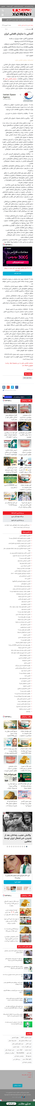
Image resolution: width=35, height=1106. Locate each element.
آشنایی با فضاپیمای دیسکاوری (24, 688)
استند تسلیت (28, 1050)
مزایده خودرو (16, 1047)
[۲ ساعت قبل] (28, 953)
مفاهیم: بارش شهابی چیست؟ (24, 630)
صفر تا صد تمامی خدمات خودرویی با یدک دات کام (13, 975)
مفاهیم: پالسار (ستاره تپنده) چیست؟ (22, 694)
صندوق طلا (28, 1056)
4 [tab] (20, 846)
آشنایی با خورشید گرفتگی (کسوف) (23, 642)
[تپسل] (4, 245)
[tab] (17, 513)
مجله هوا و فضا (27, 378)
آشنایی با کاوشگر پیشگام (25, 655)
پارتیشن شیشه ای (19, 1056)
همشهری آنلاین (22, 12)
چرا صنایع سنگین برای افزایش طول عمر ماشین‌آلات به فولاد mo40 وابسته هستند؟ (13, 1007)
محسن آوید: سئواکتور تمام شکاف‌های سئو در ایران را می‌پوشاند (13, 983)
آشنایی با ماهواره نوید (25, 604)
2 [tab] (24, 846)
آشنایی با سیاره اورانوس (25, 627)
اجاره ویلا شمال (12, 1041)
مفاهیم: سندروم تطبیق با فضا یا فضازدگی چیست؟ (19, 538)
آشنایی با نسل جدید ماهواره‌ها (23, 541)
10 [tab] (7, 846)
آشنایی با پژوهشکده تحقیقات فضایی (22, 571)
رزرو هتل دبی (16, 1059)
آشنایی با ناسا (27, 676)
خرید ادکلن (28, 1044)
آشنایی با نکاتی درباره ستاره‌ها (24, 619)
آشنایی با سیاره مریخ (26, 671)
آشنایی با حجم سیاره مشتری (24, 637)
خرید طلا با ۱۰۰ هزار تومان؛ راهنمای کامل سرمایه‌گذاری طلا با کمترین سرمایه (14, 959)
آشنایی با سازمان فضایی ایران (18, 34)
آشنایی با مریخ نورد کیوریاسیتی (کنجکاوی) (21, 581)
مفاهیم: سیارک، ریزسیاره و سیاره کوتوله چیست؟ (20, 591)
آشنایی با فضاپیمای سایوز (25, 678)
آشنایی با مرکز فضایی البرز (24, 576)
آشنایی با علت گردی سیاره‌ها (24, 596)
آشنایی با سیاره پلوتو (26, 602)
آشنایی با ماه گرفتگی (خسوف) (23, 632)
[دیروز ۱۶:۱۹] (28, 1001)
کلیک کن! (18, 882)
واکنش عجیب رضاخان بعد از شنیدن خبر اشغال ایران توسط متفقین (17, 838)
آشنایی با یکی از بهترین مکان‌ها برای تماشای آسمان (19, 543)
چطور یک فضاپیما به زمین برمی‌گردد (22, 665)
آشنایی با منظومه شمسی (25, 536)
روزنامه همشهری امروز (29, 6)
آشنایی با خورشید (26, 635)
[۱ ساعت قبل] (17, 822)
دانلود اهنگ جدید (27, 1059)
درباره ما (29, 1073)
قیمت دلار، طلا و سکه (26, 1075)
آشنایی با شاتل (27, 663)
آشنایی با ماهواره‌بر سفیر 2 (24, 683)
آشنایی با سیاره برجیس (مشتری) (23, 706)
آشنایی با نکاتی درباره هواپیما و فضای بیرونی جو (20, 553)
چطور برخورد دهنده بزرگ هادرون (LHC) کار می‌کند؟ (19, 645)
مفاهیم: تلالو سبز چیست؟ (24, 558)
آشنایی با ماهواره (26, 686)
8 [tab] (11, 846)
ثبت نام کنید (17, 273)
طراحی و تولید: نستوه (16, 1097)
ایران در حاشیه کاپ (26, 20)
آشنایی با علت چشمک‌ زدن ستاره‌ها (23, 622)
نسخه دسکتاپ (17, 1086)
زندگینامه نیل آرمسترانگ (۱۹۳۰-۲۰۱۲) (22, 586)
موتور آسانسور (15, 1038)
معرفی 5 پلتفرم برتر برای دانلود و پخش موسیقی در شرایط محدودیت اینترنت (14, 999)
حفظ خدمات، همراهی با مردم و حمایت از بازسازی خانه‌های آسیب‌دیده (14, 1023)
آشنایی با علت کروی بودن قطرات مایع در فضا (20, 653)
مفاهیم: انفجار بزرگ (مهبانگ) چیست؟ (22, 696)
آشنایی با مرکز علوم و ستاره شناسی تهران (21, 589)
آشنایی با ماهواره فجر (25, 584)
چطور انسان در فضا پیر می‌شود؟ (23, 568)
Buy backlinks (20, 1053)
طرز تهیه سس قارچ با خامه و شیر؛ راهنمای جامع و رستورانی (14, 951)
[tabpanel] (17, 828)
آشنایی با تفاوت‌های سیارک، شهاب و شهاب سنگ (20, 607)
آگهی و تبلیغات (10, 6)
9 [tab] (9, 846)
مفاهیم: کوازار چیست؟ (25, 640)
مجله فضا (28, 711)
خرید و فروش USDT (26, 1038)
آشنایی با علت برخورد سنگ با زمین (23, 614)
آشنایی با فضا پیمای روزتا (25, 563)
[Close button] (34, 1100)
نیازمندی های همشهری (18, 6)
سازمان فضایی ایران (11, 79)
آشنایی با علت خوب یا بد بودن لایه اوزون (21, 556)
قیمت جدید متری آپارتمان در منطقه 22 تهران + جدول (13, 991)
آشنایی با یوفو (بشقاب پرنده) (24, 701)
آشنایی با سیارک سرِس (25, 566)
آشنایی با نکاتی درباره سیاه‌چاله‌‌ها (23, 594)
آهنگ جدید (19, 1050)
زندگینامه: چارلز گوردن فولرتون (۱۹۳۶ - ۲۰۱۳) (20, 573)
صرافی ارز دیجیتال (9, 1053)
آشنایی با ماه (27, 578)
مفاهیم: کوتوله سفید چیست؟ (24, 612)
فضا (19, 25)
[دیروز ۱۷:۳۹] (28, 985)
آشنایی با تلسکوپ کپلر (25, 625)
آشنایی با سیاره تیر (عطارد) (24, 709)
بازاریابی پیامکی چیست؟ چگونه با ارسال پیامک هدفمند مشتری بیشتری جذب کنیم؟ (13, 1015)
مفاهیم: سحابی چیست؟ (25, 691)
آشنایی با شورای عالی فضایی (24, 599)
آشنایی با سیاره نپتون (25, 609)
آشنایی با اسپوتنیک (26, 660)
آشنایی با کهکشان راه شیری (24, 658)
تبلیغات (29, 1077)
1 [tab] (26, 846)
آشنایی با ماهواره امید (25, 681)
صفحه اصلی (30, 25)
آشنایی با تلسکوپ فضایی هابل (23, 699)
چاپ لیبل (29, 1053)
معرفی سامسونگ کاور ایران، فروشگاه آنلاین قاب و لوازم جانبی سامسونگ (13, 967)
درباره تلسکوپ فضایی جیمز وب (23, 704)
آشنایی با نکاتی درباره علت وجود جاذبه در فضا (20, 650)
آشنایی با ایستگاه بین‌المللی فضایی (22, 668)
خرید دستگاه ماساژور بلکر (25, 1041)
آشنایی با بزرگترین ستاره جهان (24, 561)
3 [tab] (22, 846)
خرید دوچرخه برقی (9, 1050)
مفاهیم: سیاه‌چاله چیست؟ (24, 673)
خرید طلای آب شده (26, 1047)
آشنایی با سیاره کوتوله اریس (24, 546)
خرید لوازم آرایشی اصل (17, 1044)
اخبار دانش (23, 25)
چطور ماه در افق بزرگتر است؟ (24, 617)
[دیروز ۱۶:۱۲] (28, 1024)
